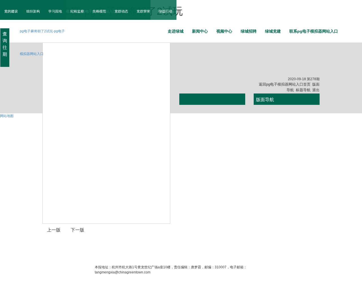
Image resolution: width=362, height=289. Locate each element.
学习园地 (55, 11)
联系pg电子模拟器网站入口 (313, 31)
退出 (316, 90)
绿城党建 (273, 31)
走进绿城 (176, 31)
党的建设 (11, 11)
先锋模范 (99, 11)
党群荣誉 (143, 11)
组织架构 (33, 11)
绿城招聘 (249, 31)
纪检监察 (77, 11)
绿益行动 (165, 11)
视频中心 (224, 31)
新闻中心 (200, 31)
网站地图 (7, 116)
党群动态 (121, 11)
